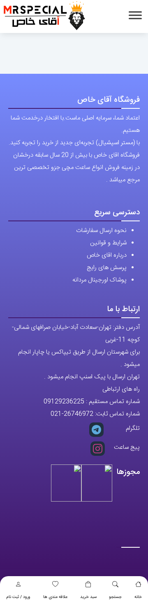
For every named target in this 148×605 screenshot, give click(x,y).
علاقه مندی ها (55, 597)
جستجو (115, 597)
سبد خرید (88, 597)
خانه (138, 597)
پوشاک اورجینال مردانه (99, 280)
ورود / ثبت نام (18, 597)
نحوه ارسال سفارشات (101, 230)
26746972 (78, 414)
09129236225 (64, 401)
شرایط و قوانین (108, 243)
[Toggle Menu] (135, 15)
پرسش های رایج (107, 268)
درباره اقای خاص (107, 255)
